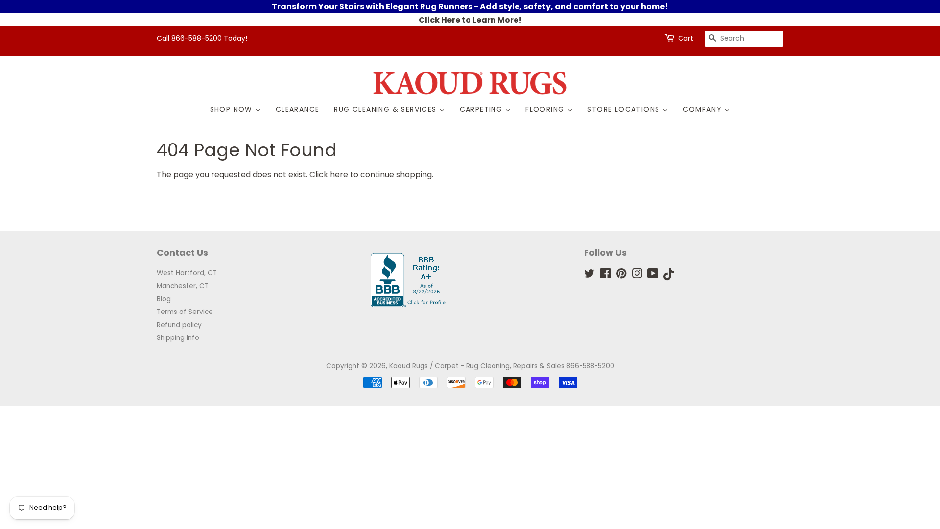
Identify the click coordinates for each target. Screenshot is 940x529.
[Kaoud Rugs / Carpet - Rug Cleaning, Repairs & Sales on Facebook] (605, 275)
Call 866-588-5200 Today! (202, 38)
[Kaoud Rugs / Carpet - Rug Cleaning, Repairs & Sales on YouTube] (652, 275)
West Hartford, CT (187, 273)
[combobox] (744, 39)
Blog (164, 299)
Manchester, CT (183, 285)
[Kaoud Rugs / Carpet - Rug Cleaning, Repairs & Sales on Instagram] (637, 275)
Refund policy (179, 325)
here (339, 174)
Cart (685, 38)
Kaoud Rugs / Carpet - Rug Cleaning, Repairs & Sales (476, 366)
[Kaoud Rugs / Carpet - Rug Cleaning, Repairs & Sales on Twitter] (589, 275)
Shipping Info (178, 337)
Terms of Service (185, 311)
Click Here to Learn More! (470, 19)
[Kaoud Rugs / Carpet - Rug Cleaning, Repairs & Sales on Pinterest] (621, 275)
